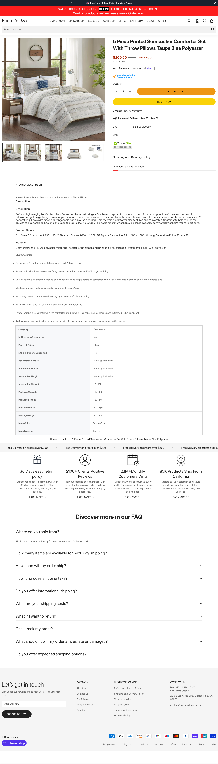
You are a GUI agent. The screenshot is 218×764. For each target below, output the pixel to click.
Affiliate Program (85, 704)
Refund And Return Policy (127, 688)
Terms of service (122, 699)
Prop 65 (81, 710)
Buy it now (164, 101)
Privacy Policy (121, 704)
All (64, 439)
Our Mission (83, 699)
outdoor (109, 20)
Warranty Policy (122, 715)
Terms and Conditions (125, 710)
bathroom (136, 20)
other (162, 20)
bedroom (93, 20)
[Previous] (71, 3)
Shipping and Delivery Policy (129, 693)
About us (81, 688)
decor (150, 20)
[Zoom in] (98, 44)
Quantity (117, 83)
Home (53, 439)
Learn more (35, 497)
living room (57, 20)
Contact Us (82, 693)
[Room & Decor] (16, 20)
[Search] (189, 20)
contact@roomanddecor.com (185, 705)
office (122, 20)
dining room (76, 20)
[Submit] (212, 29)
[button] (211, 21)
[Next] (146, 3)
